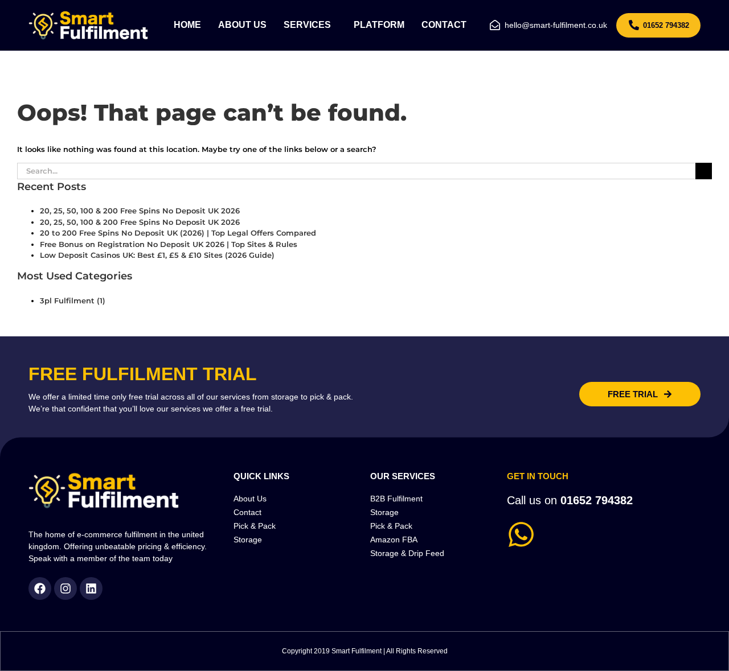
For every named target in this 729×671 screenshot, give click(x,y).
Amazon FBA (393, 539)
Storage (248, 539)
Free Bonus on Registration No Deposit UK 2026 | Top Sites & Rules (168, 244)
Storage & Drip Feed (407, 553)
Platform (379, 25)
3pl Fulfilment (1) (72, 300)
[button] (310, 25)
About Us (242, 25)
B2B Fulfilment (396, 498)
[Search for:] (356, 170)
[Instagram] (65, 588)
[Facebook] (39, 588)
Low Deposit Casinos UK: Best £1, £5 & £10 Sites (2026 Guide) (157, 255)
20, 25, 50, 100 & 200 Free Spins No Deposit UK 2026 (140, 210)
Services (307, 25)
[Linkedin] (91, 588)
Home (187, 25)
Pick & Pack (255, 525)
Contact (443, 25)
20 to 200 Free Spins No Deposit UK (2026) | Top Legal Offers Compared (178, 232)
